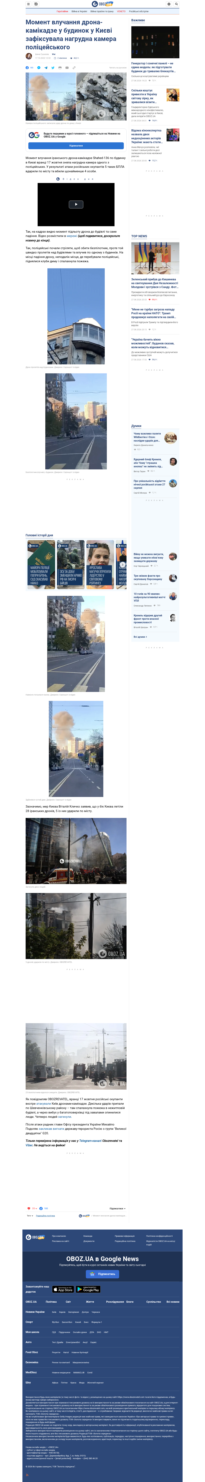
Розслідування (115, 1301)
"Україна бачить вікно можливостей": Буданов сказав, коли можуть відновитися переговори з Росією (152, 343)
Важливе (138, 20)
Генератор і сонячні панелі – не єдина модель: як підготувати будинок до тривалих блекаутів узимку (152, 67)
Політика (51, 1301)
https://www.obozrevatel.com (131, 1397)
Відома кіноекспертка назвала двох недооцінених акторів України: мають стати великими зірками (146, 136)
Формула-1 (96, 1322)
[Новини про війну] (84, 1216)
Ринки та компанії (61, 1362)
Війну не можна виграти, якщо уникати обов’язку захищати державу (149, 558)
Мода (81, 1382)
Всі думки (139, 636)
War (53, 54)
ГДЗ (54, 1332)
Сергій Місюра (140, 493)
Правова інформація (125, 1236)
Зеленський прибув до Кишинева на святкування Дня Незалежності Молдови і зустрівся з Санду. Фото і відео (154, 283)
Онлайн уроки (80, 1332)
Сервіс (93, 1342)
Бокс (86, 1322)
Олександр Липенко (143, 606)
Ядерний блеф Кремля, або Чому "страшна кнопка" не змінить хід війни (148, 463)
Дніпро (85, 1312)
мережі (72, 236)
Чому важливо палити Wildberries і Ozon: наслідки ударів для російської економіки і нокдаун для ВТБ (147, 437)
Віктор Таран (139, 471)
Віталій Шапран (141, 627)
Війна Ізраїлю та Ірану (102, 11)
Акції (85, 1342)
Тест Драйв (57, 1342)
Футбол (55, 1322)
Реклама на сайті (60, 1241)
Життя (90, 1301)
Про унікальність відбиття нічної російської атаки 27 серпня (149, 484)
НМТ (106, 1332)
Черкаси (96, 1312)
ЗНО (99, 1332)
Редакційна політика (45, 1216)
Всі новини (173, 1301)
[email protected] (63, 1458)
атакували (43, 1103)
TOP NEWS (139, 236)
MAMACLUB (78, 1372)
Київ (54, 1312)
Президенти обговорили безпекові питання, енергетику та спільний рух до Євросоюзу (154, 293)
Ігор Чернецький (141, 566)
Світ (68, 1301)
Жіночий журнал (95, 1382)
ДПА (92, 1332)
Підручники (64, 1332)
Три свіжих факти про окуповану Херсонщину (148, 577)
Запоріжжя (73, 1312)
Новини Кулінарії (80, 1352)
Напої (66, 1352)
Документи (88, 1241)
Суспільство (153, 1301)
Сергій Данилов (141, 584)
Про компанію (59, 1236)
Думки (136, 426)
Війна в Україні (79, 11)
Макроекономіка (81, 1362)
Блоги (129, 1301)
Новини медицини (61, 1372)
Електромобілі (73, 1342)
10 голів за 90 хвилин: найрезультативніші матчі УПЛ (149, 597)
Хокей (78, 1322)
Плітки (64, 1382)
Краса (73, 1382)
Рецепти (56, 1352)
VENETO (121, 11)
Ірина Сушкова (42, 54)
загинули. (65, 1117)
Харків (62, 1312)
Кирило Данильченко (143, 445)
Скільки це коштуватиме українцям (150, 76)
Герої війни (62, 11)
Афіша (55, 1382)
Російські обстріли (138, 11)
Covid (89, 1372)
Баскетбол (67, 1322)
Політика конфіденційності (159, 1236)
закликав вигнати (51, 1129)
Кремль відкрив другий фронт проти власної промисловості (148, 619)
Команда (87, 1236)
